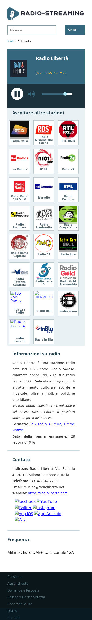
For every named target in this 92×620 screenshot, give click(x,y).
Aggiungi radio (17, 583)
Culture (55, 424)
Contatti (13, 617)
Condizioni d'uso (19, 604)
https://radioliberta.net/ (47, 493)
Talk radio (38, 424)
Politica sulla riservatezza (26, 597)
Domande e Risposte (23, 590)
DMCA (12, 610)
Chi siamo (14, 576)
